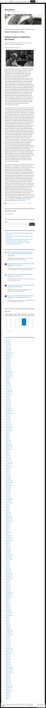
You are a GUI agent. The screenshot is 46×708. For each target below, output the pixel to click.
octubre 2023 (9, 393)
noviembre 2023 (9, 391)
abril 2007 (8, 698)
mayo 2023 (8, 400)
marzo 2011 (8, 625)
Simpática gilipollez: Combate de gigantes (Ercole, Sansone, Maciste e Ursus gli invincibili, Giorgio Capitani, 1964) (20, 254)
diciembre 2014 (9, 554)
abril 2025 (8, 364)
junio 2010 (8, 639)
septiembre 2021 (9, 430)
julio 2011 (8, 618)
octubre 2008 (9, 670)
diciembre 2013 (9, 573)
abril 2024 (8, 383)
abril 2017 (8, 510)
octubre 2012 (8, 595)
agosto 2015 (8, 541)
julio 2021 (8, 433)
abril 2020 (8, 455)
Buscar (6, 222)
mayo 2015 (8, 546)
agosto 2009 (8, 654)
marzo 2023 (8, 404)
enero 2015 (8, 552)
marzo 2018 (8, 493)
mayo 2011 (8, 621)
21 (23, 324)
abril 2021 (8, 438)
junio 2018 (8, 488)
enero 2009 (8, 665)
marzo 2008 (8, 681)
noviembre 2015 (9, 537)
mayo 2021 (8, 436)
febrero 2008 (8, 682)
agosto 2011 (8, 617)
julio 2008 (8, 675)
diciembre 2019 (9, 462)
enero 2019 (8, 479)
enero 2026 (8, 350)
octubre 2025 (9, 355)
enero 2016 (8, 534)
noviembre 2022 (9, 410)
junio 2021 (8, 435)
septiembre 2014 (9, 559)
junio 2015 (8, 545)
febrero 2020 (8, 458)
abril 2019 (8, 474)
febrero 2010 (8, 645)
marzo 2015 (8, 549)
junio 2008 (8, 676)
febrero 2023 (8, 405)
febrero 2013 (8, 588)
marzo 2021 (8, 440)
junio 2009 (8, 657)
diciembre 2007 (9, 686)
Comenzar (32, 1)
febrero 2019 (8, 477)
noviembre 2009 (9, 650)
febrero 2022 (8, 422)
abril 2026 (8, 346)
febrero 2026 (8, 349)
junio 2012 (8, 601)
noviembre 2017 (9, 499)
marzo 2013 (8, 587)
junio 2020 (8, 452)
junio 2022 (8, 416)
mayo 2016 (8, 527)
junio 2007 (8, 695)
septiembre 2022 (9, 413)
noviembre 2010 (9, 631)
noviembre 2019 (9, 463)
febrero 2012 (8, 607)
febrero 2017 (8, 513)
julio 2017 (8, 505)
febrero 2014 (8, 570)
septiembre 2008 (9, 672)
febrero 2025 (8, 368)
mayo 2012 (8, 603)
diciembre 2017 (9, 498)
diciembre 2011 (9, 610)
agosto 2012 (8, 598)
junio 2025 (8, 361)
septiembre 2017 (9, 502)
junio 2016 (8, 526)
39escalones (10, 10)
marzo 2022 (8, 421)
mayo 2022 (8, 418)
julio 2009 (8, 656)
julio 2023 (8, 397)
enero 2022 (8, 424)
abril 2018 (8, 491)
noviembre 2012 (9, 593)
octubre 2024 (9, 374)
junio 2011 (8, 620)
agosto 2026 (8, 339)
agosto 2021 (8, 432)
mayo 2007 (8, 697)
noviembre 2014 (9, 556)
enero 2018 (8, 496)
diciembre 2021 (9, 426)
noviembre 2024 (9, 372)
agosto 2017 (8, 504)
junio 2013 (8, 582)
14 (23, 321)
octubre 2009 (9, 651)
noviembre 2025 (9, 353)
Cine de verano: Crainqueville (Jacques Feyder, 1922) (17, 240)
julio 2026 (8, 341)
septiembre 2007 (9, 690)
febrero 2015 (8, 551)
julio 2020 (8, 451)
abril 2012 (8, 604)
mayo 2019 (8, 473)
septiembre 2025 (9, 357)
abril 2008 (8, 679)
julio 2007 (8, 693)
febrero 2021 (8, 441)
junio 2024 (8, 380)
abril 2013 (8, 585)
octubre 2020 (9, 447)
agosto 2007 (8, 692)
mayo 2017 (8, 509)
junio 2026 (8, 342)
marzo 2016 (8, 531)
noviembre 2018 (9, 482)
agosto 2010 (8, 635)
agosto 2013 (8, 579)
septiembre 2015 (9, 540)
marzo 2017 (8, 512)
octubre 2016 (8, 520)
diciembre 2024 (9, 371)
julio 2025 (8, 360)
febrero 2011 (8, 626)
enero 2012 (8, 609)
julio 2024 (8, 379)
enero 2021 (8, 443)
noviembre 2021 (9, 427)
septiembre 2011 (9, 615)
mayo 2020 (8, 454)
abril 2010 (8, 642)
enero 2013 (8, 590)
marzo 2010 (8, 643)
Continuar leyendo (21, 200)
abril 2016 (8, 529)
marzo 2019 (8, 476)
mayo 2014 (8, 565)
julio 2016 (8, 524)
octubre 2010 (8, 632)
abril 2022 (8, 419)
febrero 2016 (8, 532)
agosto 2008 (8, 673)
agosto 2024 (8, 377)
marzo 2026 (8, 347)
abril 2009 (8, 661)
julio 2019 (8, 469)
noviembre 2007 (9, 687)
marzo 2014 (8, 568)
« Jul (11, 331)
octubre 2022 (9, 411)
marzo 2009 (8, 662)
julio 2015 (8, 543)
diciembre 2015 (9, 535)
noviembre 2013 (9, 574)
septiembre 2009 (9, 653)
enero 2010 (8, 646)
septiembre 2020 (9, 449)
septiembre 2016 (9, 521)
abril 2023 (8, 402)
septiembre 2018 (9, 485)
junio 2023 (8, 399)
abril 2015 (8, 548)
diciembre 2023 (9, 389)
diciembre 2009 (9, 648)
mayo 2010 (8, 640)
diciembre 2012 (9, 592)
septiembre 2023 (9, 394)
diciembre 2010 (9, 629)
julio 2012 (8, 599)
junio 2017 (8, 507)
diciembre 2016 (9, 516)
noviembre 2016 (9, 518)
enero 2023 (8, 407)
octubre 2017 (8, 501)
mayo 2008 (8, 678)
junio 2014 (8, 563)
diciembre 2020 (9, 444)
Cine (19, 203)
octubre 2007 (9, 689)
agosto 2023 (8, 396)
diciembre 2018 (9, 480)
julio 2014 (8, 562)
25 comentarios (30, 203)
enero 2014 (8, 571)
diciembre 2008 (9, 667)
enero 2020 (8, 460)
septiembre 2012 (9, 596)
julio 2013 (8, 581)
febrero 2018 (8, 494)
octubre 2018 (8, 483)
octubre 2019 (8, 465)
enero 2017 (8, 515)
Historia (21, 203)
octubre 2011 (8, 614)
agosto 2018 (8, 487)
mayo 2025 (8, 363)
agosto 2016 (8, 523)
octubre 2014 (8, 557)
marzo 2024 (8, 385)
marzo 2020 (8, 457)
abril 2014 (8, 567)
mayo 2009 (8, 659)
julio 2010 (8, 637)
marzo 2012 (8, 606)
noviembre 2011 (9, 612)
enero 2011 (8, 628)
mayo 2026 (8, 344)
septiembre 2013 (9, 578)
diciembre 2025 (9, 352)
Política (24, 203)
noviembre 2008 (9, 668)
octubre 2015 (8, 538)
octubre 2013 (8, 576)
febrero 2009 (8, 664)
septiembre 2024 (9, 375)
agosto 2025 (8, 358)
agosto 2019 (8, 468)
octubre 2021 (8, 429)
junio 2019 (8, 471)
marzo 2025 (8, 366)
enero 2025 (8, 369)
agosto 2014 (8, 560)
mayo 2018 (8, 490)
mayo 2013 (8, 584)
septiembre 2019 (9, 466)
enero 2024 (8, 388)
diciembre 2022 (9, 408)
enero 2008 (8, 684)
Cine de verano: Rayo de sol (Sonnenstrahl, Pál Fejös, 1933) (19, 239)
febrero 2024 (8, 386)
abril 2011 (8, 623)
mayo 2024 (8, 382)
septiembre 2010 (9, 634)
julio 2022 (8, 415)
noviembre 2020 (9, 446)
